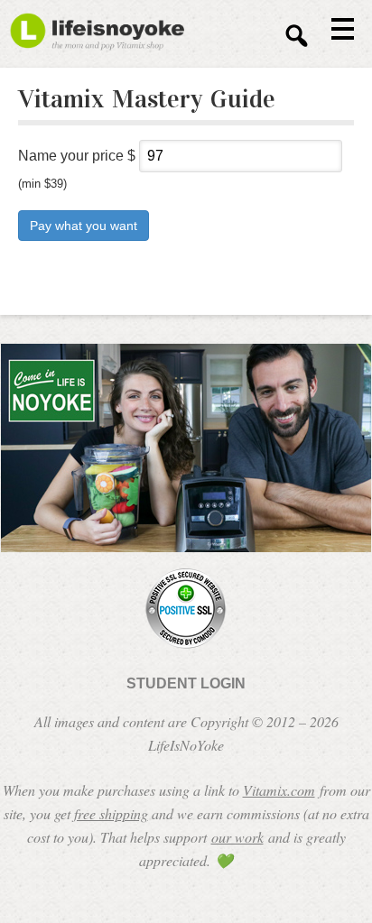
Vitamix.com (279, 789)
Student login (186, 683)
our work (237, 836)
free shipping (111, 813)
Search (296, 36)
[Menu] (336, 28)
